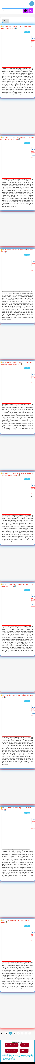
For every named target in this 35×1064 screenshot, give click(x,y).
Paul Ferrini (33, 709)
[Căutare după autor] (30, 10)
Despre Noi (24, 1050)
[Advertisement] (17, 116)
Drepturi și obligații (11, 1045)
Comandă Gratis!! (11, 1050)
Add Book (25, 1045)
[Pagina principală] (8, 4)
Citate (6, 21)
